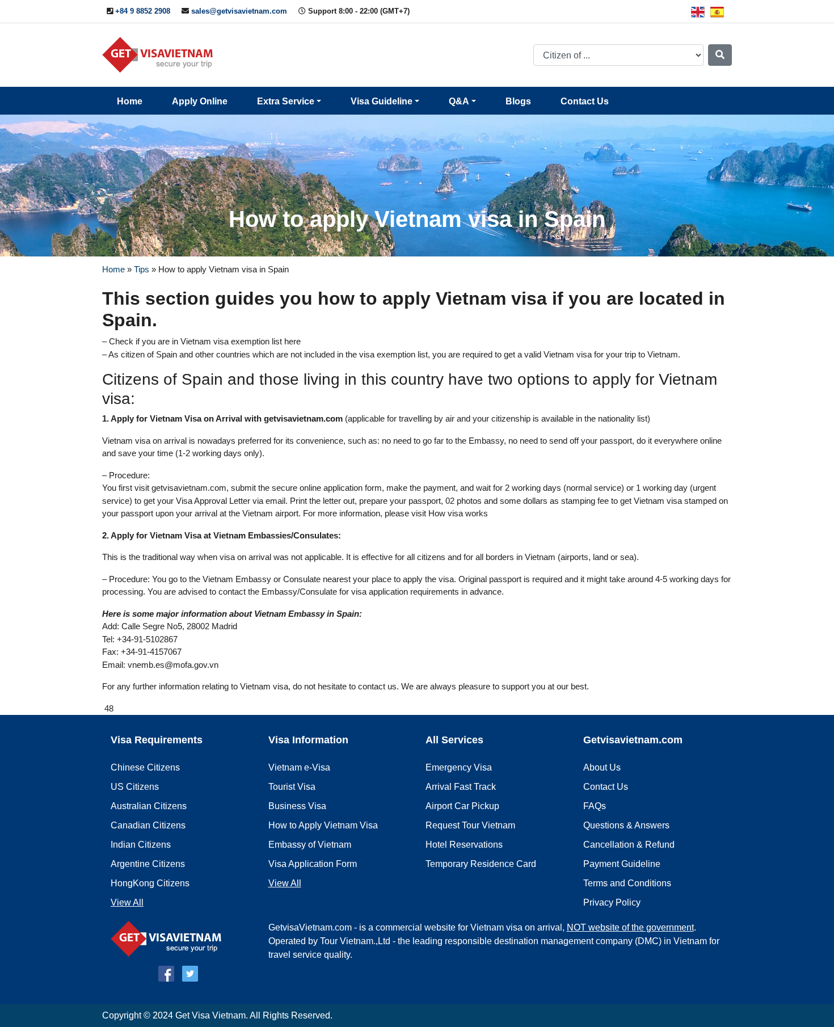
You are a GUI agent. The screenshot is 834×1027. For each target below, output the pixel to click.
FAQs (594, 806)
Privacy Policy (612, 902)
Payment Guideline (621, 864)
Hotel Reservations (464, 844)
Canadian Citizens (148, 825)
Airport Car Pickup (462, 806)
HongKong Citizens (150, 883)
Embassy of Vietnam (309, 844)
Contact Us (585, 101)
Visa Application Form (312, 864)
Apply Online (200, 101)
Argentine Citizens (148, 864)
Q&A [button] (459, 101)
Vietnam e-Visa (299, 767)
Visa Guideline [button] (381, 101)
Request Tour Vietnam (470, 825)
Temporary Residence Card (481, 864)
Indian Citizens (141, 844)
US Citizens (135, 787)
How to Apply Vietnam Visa (323, 825)
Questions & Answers (626, 825)
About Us (602, 767)
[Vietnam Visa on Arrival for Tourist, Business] (169, 938)
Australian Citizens (149, 806)
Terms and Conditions (627, 883)
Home (129, 101)
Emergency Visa (459, 767)
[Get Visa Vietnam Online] (160, 54)
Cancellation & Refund (629, 844)
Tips (141, 269)
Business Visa (297, 806)
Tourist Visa (291, 787)
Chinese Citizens (145, 767)
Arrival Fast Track (461, 787)
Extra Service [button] (285, 101)
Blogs (518, 101)
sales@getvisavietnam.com (239, 11)
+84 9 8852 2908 (142, 11)
